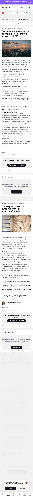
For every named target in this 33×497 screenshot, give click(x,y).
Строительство (11, 28)
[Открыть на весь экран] (17, 424)
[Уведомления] (21, 7)
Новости (4, 28)
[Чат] (25, 7)
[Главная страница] (7, 7)
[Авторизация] (29, 7)
